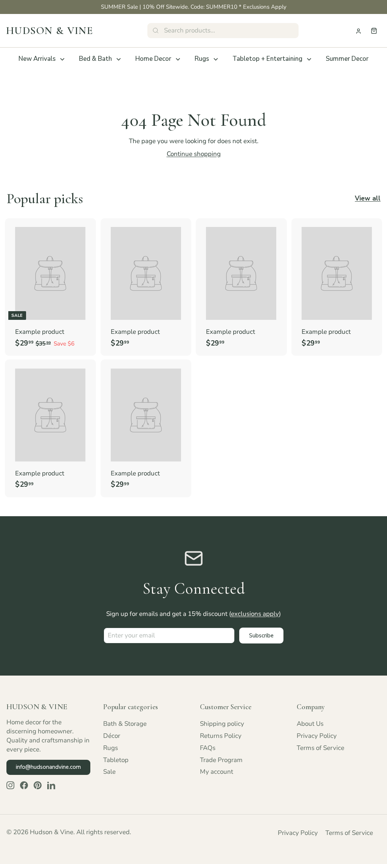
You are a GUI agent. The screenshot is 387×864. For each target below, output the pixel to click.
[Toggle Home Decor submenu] (178, 59)
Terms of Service (320, 748)
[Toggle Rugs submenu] (216, 59)
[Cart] (374, 30)
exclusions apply (255, 613)
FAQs (207, 748)
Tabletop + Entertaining (267, 58)
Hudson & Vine (49, 30)
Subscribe (261, 635)
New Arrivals (37, 58)
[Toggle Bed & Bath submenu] (118, 59)
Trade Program (221, 760)
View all (368, 198)
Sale (109, 771)
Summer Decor (347, 58)
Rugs (202, 58)
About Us (310, 723)
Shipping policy (222, 723)
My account (216, 771)
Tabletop (115, 760)
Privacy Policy (317, 735)
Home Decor (153, 58)
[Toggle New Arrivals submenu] (62, 59)
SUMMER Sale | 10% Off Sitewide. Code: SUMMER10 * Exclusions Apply (193, 7)
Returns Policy (220, 735)
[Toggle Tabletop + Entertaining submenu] (309, 59)
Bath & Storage (125, 723)
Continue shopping (194, 154)
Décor (111, 735)
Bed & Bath (95, 58)
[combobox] (223, 30)
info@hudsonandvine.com (48, 767)
